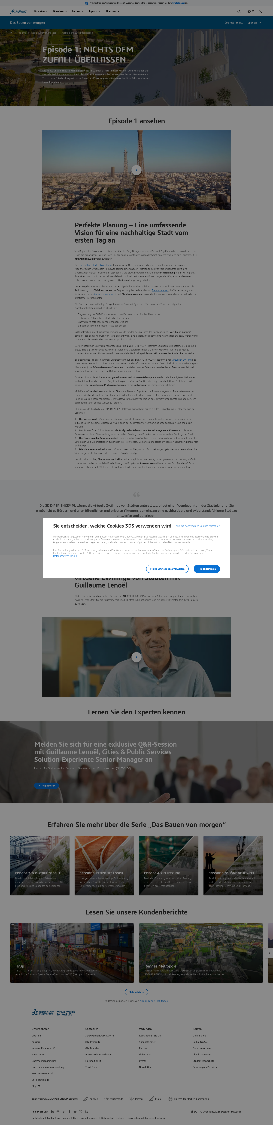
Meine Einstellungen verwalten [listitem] (167, 569)
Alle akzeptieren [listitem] (207, 569)
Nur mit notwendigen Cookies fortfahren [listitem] (198, 526)
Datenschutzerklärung (65, 556)
